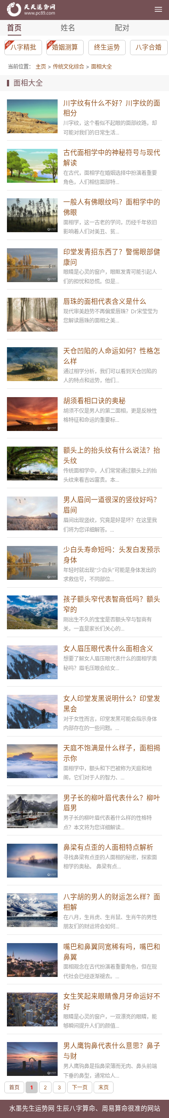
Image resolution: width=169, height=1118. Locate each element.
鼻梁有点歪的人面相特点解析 (108, 847)
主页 (41, 66)
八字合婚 (149, 47)
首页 (14, 27)
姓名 (68, 27)
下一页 (80, 1087)
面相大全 (101, 66)
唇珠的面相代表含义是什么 (104, 301)
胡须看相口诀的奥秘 (94, 401)
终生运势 (107, 47)
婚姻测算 (65, 47)
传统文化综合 (68, 66)
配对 (122, 27)
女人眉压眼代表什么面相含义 (108, 648)
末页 (103, 1087)
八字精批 (23, 47)
